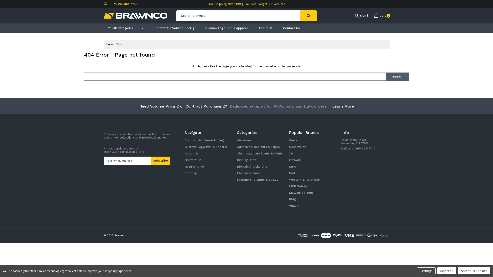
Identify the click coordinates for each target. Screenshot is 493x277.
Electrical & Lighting (252, 166)
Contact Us (291, 28)
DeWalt (294, 160)
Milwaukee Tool (301, 192)
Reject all (446, 271)
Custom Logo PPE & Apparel (226, 28)
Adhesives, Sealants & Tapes (258, 147)
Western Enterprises (304, 179)
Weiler (294, 140)
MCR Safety (298, 186)
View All (295, 206)
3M (291, 153)
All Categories (123, 28)
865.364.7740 (128, 4)
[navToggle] (109, 28)
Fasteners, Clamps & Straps (257, 179)
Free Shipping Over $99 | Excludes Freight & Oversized (247, 4)
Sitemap (191, 173)
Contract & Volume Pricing (175, 28)
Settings (426, 271)
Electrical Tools (248, 173)
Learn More (343, 106)
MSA (292, 166)
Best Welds (297, 147)
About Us (265, 28)
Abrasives (244, 140)
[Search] (308, 15)
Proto (293, 173)
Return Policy (195, 166)
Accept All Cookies (474, 271)
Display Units (246, 160)
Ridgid (293, 199)
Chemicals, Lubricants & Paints (260, 153)
